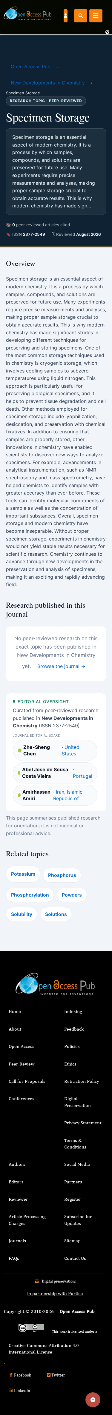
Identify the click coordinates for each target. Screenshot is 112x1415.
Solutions (56, 914)
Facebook (22, 1375)
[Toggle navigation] (95, 15)
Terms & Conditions (75, 1143)
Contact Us (75, 1258)
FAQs (14, 1258)
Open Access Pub (30, 67)
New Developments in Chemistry (48, 83)
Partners (73, 1182)
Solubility (21, 914)
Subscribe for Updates (78, 1220)
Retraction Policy (81, 1081)
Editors (16, 1182)
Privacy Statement (82, 1122)
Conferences (21, 1098)
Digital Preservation (77, 1102)
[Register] (65, 15)
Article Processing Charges (27, 1220)
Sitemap (72, 1240)
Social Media (77, 1164)
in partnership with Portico (55, 1293)
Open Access (21, 1046)
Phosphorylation (30, 895)
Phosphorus (62, 875)
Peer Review (21, 1064)
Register (72, 1199)
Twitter (58, 1375)
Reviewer (18, 1199)
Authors (17, 1164)
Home (15, 1011)
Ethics (70, 1064)
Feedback (74, 1029)
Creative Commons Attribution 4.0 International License (44, 1348)
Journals (17, 1240)
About (15, 1029)
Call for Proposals (27, 1081)
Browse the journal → (61, 666)
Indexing (73, 1011)
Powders (72, 895)
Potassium (23, 874)
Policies (72, 1046)
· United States (51, 750)
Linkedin (22, 1390)
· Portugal (57, 772)
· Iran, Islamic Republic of (52, 795)
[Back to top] (92, 1399)
